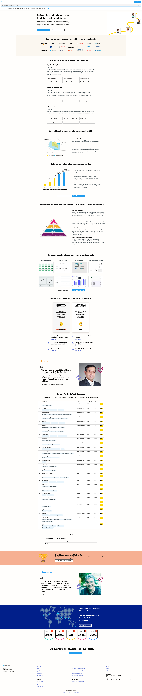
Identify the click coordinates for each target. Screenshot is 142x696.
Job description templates (77, 673)
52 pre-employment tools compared (78, 668)
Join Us (107, 668)
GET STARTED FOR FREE (85, 625)
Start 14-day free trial (43, 30)
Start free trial (137, 1)
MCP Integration (40, 675)
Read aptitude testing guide (64, 560)
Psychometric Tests (34, 8)
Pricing (38, 670)
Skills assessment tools (76, 666)
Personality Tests (42, 8)
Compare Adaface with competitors (78, 670)
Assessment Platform (12, 8)
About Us (108, 666)
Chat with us (64, 653)
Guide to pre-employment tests (78, 681)
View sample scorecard (57, 30)
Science (38, 668)
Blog (107, 670)
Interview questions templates (77, 675)
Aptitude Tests (20, 8)
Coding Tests (26, 8)
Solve (101, 404)
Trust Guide (76, 692)
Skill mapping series (75, 671)
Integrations (39, 673)
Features (38, 671)
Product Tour (39, 666)
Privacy (70, 692)
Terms (64, 692)
